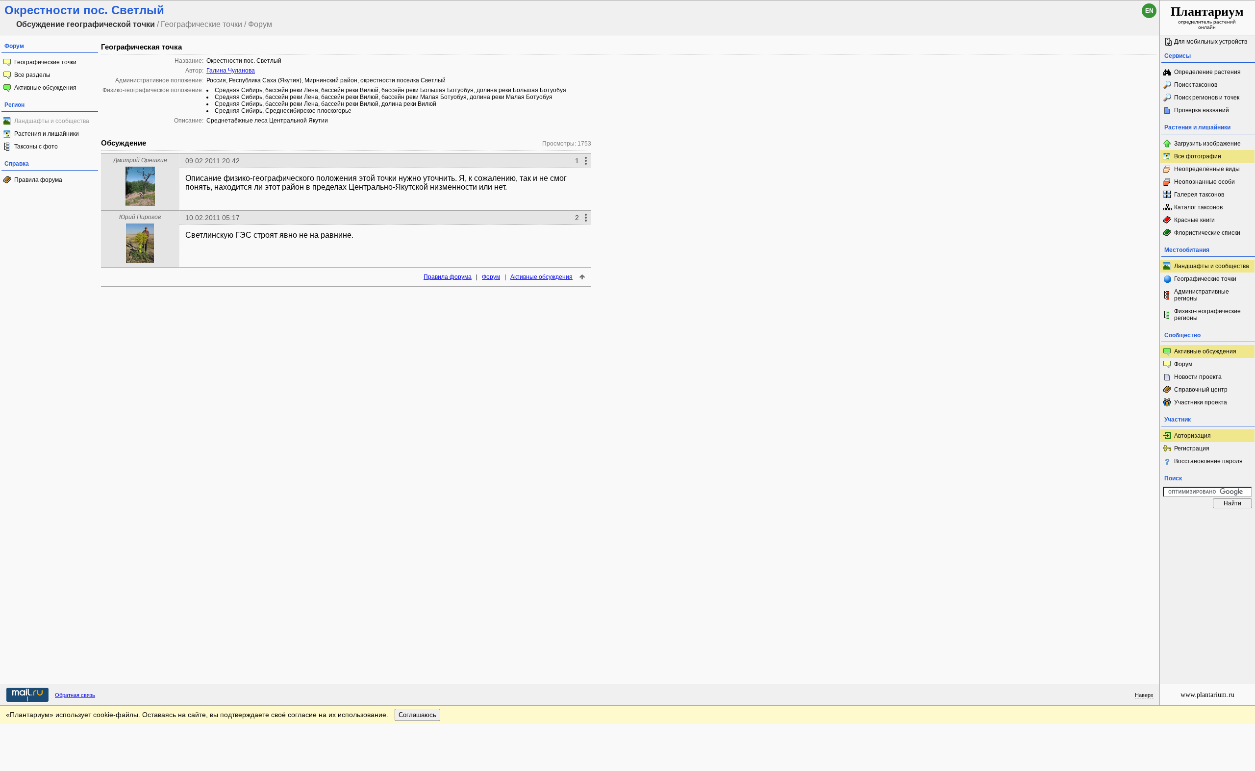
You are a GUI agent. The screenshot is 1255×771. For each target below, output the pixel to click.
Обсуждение (123, 143)
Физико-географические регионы (1207, 315)
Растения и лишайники (46, 133)
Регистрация (1191, 448)
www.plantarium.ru (1207, 694)
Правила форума (38, 179)
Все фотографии (1197, 156)
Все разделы (32, 75)
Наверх (1144, 695)
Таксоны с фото (36, 146)
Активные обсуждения (45, 87)
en (1149, 10)
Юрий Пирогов (140, 217)
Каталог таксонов (1198, 207)
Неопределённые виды (1207, 169)
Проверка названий (1201, 110)
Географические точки (45, 62)
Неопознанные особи (1204, 181)
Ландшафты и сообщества (1211, 266)
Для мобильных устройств (1210, 41)
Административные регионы (1201, 295)
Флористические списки (1207, 232)
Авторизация (1192, 435)
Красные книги (1194, 220)
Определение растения (1207, 72)
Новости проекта (1198, 376)
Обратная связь (75, 695)
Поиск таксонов (1195, 84)
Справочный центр (1201, 389)
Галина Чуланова (230, 70)
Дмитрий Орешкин (140, 160)
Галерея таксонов (1199, 194)
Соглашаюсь (417, 715)
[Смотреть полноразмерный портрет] (140, 203)
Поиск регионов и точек (1206, 97)
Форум (491, 277)
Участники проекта (1200, 402)
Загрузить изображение (1207, 143)
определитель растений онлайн (1207, 17)
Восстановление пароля (1208, 461)
